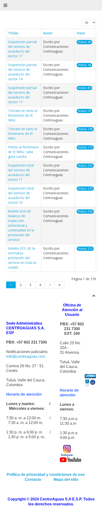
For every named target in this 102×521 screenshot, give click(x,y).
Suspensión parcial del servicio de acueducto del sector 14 (22, 71)
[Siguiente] (50, 284)
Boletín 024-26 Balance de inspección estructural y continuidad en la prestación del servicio (21, 225)
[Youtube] (70, 459)
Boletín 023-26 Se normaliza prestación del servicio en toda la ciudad (22, 257)
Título (13, 33)
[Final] (60, 284)
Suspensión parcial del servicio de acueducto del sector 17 (22, 49)
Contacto (33, 479)
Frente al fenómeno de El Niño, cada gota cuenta (23, 152)
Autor (48, 33)
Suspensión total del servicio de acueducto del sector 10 (21, 195)
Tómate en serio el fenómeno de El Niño (22, 115)
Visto (81, 33)
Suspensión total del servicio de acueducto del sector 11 (21, 172)
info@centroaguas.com (25, 356)
